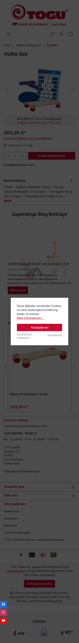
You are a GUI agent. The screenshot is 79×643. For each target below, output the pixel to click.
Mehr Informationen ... (30, 318)
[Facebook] (3, 604)
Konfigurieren (55, 335)
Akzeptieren (39, 327)
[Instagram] (3, 612)
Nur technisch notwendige (24, 336)
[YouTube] (3, 620)
